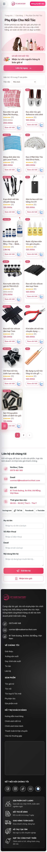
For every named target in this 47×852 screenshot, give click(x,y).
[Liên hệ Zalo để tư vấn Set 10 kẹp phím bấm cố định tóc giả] (19, 426)
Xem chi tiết (10, 127)
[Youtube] (30, 789)
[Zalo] (38, 789)
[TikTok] (23, 789)
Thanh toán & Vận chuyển (16, 731)
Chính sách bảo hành (14, 726)
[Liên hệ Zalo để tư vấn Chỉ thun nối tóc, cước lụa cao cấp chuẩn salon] (19, 384)
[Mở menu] (4, 3)
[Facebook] (8, 789)
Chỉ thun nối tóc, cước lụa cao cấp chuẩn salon (11, 372)
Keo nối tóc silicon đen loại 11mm (34, 285)
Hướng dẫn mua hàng (14, 716)
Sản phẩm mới (11, 703)
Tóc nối (8, 689)
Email (6, 543)
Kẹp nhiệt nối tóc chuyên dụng (11, 200)
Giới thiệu (9, 651)
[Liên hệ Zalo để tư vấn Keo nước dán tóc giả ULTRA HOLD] (19, 299)
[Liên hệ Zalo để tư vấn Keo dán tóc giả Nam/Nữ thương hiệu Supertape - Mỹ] (19, 128)
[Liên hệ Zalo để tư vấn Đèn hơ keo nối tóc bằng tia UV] (41, 212)
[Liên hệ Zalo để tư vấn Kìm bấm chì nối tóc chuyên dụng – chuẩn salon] (41, 341)
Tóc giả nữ (9, 684)
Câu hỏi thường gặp (13, 736)
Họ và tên (8, 520)
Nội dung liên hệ (11, 554)
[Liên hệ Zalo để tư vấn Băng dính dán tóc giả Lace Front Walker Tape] (19, 170)
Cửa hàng (19, 16)
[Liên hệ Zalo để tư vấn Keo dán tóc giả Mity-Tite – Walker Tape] (19, 254)
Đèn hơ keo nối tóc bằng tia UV (34, 200)
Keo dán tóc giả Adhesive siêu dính (34, 113)
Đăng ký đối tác (37, 4)
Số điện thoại (10, 531)
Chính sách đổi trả (13, 721)
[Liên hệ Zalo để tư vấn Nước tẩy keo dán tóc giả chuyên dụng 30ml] (41, 254)
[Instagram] (15, 789)
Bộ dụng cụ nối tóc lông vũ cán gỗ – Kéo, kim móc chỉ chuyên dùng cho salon (34, 372)
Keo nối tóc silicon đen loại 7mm (11, 329)
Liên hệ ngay (23, 68)
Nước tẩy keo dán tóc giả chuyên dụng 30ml (34, 242)
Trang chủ (9, 16)
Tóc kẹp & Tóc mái (13, 694)
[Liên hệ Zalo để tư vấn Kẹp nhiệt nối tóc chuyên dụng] (19, 212)
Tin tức (8, 666)
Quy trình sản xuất (13, 661)
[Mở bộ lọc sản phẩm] (5, 426)
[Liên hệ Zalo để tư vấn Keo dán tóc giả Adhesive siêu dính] (41, 125)
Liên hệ (8, 671)
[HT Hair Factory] (15, 597)
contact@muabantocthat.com (23, 629)
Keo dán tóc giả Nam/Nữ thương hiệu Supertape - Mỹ (11, 113)
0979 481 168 (15, 623)
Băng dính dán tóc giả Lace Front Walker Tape (11, 158)
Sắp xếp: (7, 82)
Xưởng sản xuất (12, 656)
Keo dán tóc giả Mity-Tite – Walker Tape (12, 242)
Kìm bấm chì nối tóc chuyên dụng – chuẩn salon (34, 330)
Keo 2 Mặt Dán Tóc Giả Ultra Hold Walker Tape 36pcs (35, 158)
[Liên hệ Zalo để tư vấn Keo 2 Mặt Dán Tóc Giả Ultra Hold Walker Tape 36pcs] (41, 170)
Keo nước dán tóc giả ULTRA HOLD (11, 285)
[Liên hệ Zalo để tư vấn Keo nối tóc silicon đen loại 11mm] (41, 296)
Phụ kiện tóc (10, 698)
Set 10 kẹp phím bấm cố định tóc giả (12, 414)
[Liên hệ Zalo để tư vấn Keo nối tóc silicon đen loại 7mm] (19, 341)
